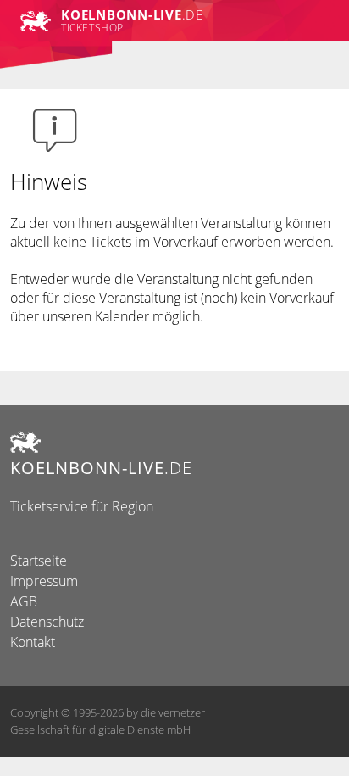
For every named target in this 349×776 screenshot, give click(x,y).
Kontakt (32, 642)
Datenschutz (47, 621)
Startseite (38, 560)
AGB (23, 601)
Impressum (44, 581)
